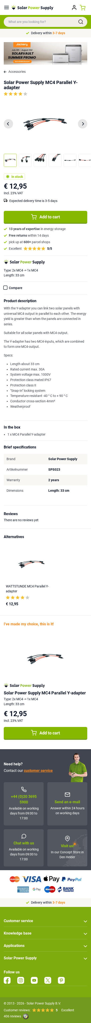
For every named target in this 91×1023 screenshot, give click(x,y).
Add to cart (49, 216)
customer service (38, 770)
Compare (15, 288)
